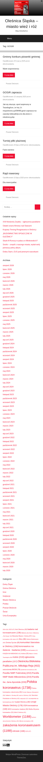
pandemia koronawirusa (29, 669)
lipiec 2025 (7, 316)
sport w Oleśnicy (25, 695)
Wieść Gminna (20, 712)
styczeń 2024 (8, 387)
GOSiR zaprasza (12, 92)
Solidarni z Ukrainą (12, 695)
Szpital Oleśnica (22, 702)
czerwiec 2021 (9, 508)
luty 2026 (6, 289)
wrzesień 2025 (9, 308)
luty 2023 (6, 430)
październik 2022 (10, 445)
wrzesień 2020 (9, 543)
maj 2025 (6, 324)
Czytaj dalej (8, 75)
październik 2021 (10, 492)
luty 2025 (6, 336)
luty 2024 (6, 383)
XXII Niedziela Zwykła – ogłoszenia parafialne (21, 222)
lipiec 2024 (7, 363)
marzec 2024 (8, 379)
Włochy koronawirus (26, 721)
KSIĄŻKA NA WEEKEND (12, 653)
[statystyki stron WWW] (6, 746)
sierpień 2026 (8, 265)
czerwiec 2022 (9, 461)
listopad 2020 (8, 535)
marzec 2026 (8, 285)
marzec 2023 (8, 426)
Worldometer (17, 716)
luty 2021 (6, 524)
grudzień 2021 (8, 484)
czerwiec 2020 (9, 555)
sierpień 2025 (8, 312)
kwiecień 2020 (9, 563)
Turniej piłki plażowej (14, 140)
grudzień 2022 (8, 437)
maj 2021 (6, 512)
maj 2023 (6, 418)
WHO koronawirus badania (18, 709)
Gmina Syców (13, 642)
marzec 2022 (8, 473)
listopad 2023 (8, 394)
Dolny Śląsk (8, 584)
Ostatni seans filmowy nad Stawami (17, 226)
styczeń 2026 (8, 293)
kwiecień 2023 (9, 422)
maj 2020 (6, 559)
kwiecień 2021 (9, 516)
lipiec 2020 (7, 551)
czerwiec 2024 (9, 367)
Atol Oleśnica (21, 629)
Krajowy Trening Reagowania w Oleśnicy (19, 230)
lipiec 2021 (7, 504)
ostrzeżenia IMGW (11, 669)
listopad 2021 (8, 488)
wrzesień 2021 (9, 496)
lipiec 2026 (7, 269)
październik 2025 (10, 305)
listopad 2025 (8, 301)
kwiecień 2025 (9, 328)
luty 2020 (6, 570)
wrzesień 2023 (9, 402)
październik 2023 (10, 398)
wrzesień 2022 (9, 449)
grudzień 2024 (8, 344)
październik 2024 (10, 351)
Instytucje (6, 596)
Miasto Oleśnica (9, 600)
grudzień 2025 (8, 297)
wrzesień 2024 (9, 355)
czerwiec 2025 (9, 320)
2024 (5, 629)
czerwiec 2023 (9, 414)
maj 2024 (6, 371)
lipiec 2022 (7, 457)
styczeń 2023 (8, 434)
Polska (5, 604)
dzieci (16, 639)
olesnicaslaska (8, 64)
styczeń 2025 (8, 340)
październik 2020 (10, 539)
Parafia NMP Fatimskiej (17, 673)
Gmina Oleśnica (9, 588)
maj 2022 (6, 465)
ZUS (28, 731)
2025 (12, 629)
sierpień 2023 (8, 406)
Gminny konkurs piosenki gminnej (21, 56)
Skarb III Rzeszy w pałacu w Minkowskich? (20, 241)
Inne (4, 592)
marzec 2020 (8, 567)
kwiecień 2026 (9, 281)
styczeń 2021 (8, 527)
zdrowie (18, 731)
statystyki (24, 698)
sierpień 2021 (8, 500)
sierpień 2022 (8, 453)
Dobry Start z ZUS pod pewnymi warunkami (20, 252)
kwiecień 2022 (9, 469)
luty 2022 (6, 477)
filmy (22, 639)
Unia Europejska (9, 616)
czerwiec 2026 (9, 273)
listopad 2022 (8, 441)
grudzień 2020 (8, 531)
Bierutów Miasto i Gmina (22, 636)
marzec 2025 (8, 332)
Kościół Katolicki (32, 650)
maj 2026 (6, 277)
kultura (25, 653)
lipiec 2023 (7, 410)
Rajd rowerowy (11, 173)
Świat (5, 612)
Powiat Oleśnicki (12, 84)
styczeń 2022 (8, 481)
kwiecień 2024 (9, 375)
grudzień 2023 (8, 391)
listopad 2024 (8, 348)
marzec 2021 (8, 520)
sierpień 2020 (8, 547)
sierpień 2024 (8, 359)
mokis (18, 657)
